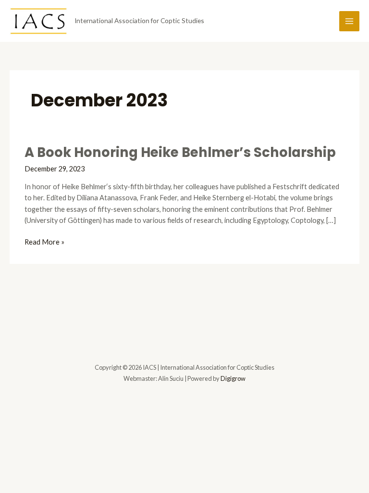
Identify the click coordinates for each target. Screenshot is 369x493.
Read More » (44, 242)
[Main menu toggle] (349, 21)
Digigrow (233, 378)
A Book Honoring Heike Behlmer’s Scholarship (180, 152)
